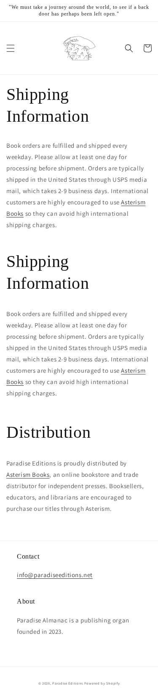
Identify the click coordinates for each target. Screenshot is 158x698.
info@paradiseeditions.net (55, 575)
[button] (10, 48)
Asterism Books (27, 474)
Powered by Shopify (102, 683)
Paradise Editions (67, 683)
